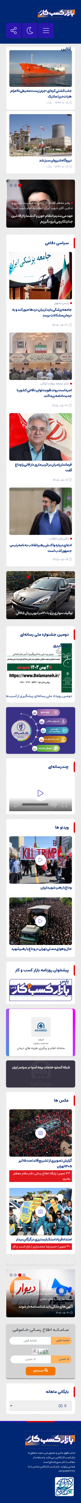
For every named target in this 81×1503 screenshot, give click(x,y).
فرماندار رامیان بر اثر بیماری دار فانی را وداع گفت (43, 467)
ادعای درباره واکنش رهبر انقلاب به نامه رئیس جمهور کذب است (41, 548)
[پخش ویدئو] (40, 793)
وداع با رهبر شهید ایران (56, 887)
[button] (24, 185)
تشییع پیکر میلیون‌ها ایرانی (53, 221)
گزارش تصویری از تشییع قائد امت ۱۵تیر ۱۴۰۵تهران (45, 1163)
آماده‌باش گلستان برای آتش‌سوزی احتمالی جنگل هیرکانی (43, 610)
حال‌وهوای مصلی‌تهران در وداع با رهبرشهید (41, 949)
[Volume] (53, 804)
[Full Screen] (64, 804)
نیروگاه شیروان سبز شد (55, 160)
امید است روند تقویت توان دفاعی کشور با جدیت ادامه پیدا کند (44, 393)
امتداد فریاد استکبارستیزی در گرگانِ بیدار (44, 1239)
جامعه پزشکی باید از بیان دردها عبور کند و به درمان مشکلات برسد (42, 312)
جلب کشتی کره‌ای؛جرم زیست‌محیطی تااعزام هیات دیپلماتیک (41, 93)
